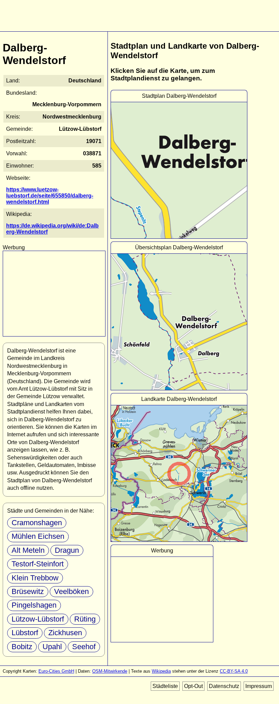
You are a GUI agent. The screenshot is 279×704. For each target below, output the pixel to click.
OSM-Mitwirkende (109, 671)
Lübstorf (25, 632)
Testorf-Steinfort (38, 564)
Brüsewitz (28, 591)
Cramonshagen (37, 522)
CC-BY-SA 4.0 (234, 671)
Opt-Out (193, 686)
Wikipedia (161, 671)
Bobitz (22, 646)
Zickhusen (65, 632)
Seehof (84, 646)
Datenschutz (224, 686)
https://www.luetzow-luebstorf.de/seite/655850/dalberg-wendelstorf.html (49, 196)
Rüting (85, 619)
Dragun (67, 550)
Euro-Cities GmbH (56, 671)
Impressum (258, 686)
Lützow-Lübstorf (38, 619)
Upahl (52, 646)
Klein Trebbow (35, 578)
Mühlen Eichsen (38, 536)
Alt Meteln (28, 550)
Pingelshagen (34, 605)
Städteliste (165, 686)
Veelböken (71, 591)
